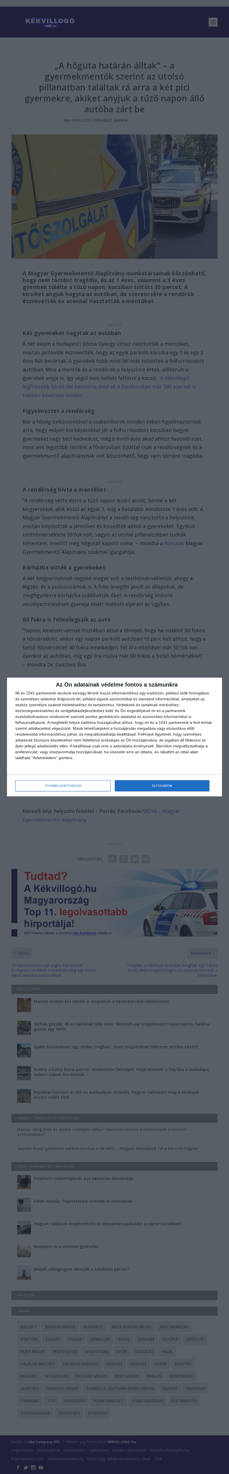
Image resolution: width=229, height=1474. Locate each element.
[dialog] (114, 737)
